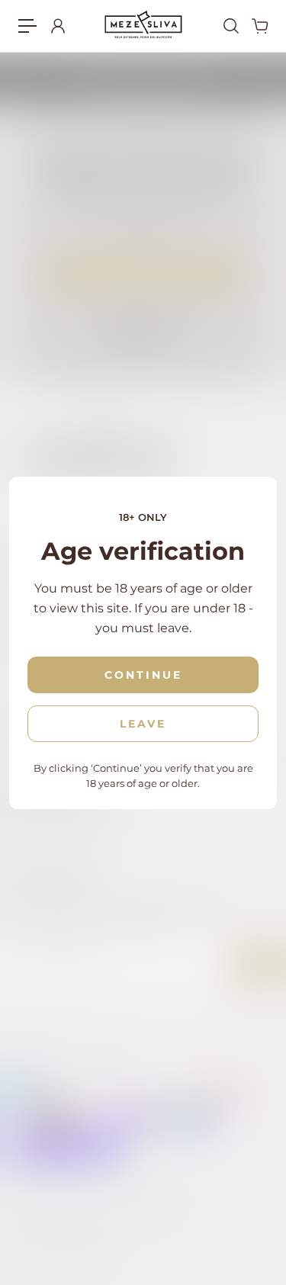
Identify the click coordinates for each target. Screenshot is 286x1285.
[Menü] (27, 26)
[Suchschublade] (230, 26)
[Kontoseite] (57, 26)
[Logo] (143, 25)
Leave (143, 724)
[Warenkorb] (259, 26)
